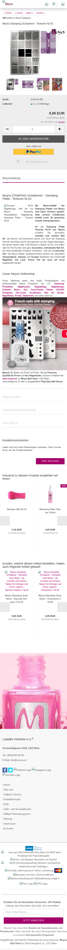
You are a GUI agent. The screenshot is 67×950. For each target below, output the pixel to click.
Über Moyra (10, 423)
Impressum (9, 823)
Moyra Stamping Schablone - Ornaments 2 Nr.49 (50, 598)
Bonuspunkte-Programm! (40, 935)
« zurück (19, 13)
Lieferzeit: (7, 104)
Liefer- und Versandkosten (17, 809)
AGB (6, 804)
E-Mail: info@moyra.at (14, 760)
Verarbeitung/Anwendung (18, 410)
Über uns (8, 789)
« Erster (8, 13)
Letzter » (40, 13)
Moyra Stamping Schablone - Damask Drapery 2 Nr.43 (16, 598)
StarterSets (28, 295)
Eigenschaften (11, 397)
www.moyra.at (9, 378)
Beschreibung (11, 178)
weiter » (29, 13)
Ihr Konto (8, 828)
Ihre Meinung (50, 461)
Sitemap (7, 818)
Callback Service (12, 794)
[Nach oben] (58, 945)
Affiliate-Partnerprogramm (17, 814)
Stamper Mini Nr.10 (17, 509)
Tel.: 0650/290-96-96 (13, 755)
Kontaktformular (11, 799)
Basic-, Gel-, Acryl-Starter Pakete (33, 289)
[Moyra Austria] (11, 4)
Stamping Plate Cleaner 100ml (50, 511)
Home (6, 784)
